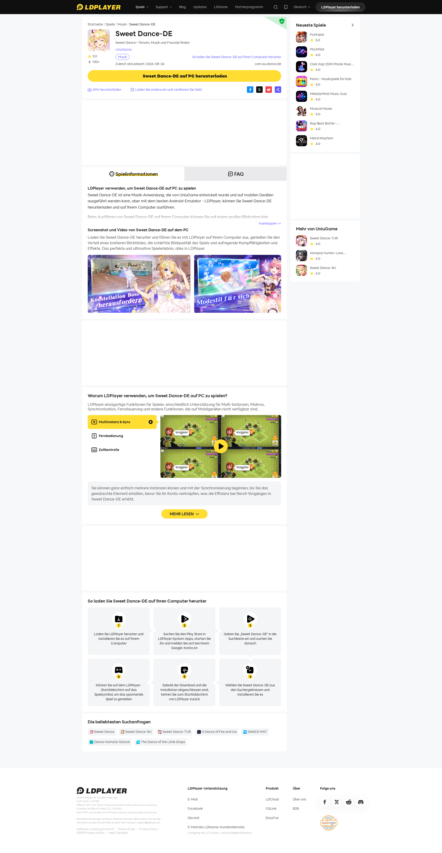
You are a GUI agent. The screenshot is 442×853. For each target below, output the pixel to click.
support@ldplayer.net (148, 822)
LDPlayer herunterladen (340, 7)
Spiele (110, 24)
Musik (122, 24)
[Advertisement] (184, 132)
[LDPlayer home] (99, 7)
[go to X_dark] (336, 802)
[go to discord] (360, 802)
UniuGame (123, 49)
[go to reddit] (348, 802)
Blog (182, 7)
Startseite (95, 24)
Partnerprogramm (249, 7)
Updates (200, 7)
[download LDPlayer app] (285, 7)
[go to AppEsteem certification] (329, 823)
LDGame (221, 7)
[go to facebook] (324, 802)
